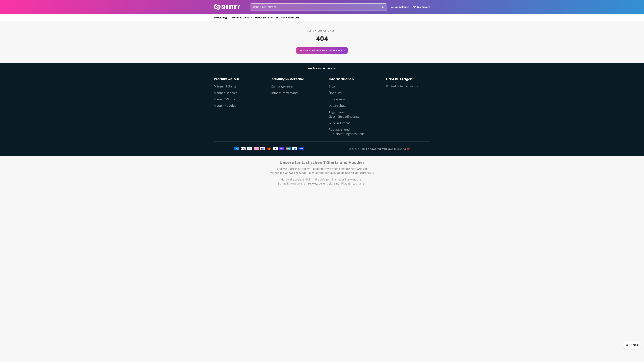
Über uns (335, 93)
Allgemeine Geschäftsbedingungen (345, 114)
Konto (400, 7)
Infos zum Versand (284, 93)
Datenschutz (337, 106)
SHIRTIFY (363, 149)
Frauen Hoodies (225, 106)
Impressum (337, 99)
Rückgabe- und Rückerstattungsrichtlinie (346, 131)
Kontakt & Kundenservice (402, 86)
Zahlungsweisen (282, 86)
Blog (332, 86)
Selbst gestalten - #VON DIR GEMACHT (277, 17)
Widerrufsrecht (339, 123)
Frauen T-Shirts (224, 99)
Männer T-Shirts (225, 86)
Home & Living (240, 17)
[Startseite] (227, 7)
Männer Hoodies (225, 93)
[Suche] (383, 7)
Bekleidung (220, 17)
